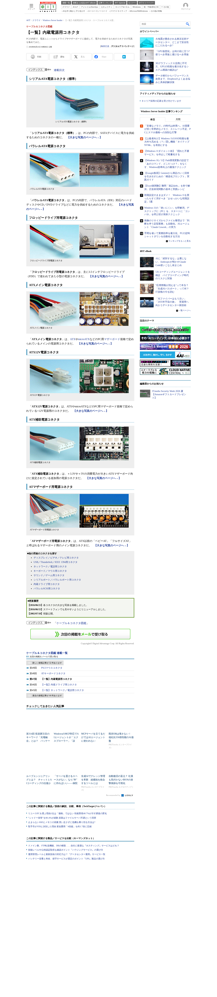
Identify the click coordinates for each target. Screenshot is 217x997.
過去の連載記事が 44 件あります (47, 695)
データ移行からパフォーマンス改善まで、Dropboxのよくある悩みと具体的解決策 (172, 79)
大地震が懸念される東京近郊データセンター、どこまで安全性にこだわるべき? (172, 42)
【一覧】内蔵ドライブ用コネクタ (59, 684)
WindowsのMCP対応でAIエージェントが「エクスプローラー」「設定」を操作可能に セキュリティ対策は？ (66, 741)
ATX (72, 339)
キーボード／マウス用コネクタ (50, 571)
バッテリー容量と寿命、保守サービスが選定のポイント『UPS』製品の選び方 (66, 858)
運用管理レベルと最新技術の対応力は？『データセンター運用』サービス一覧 (66, 854)
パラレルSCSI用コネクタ (47, 588)
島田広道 (105, 46)
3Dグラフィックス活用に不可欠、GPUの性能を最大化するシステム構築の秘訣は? (172, 66)
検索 (187, 24)
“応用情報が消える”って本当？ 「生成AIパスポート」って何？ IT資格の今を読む (173, 288)
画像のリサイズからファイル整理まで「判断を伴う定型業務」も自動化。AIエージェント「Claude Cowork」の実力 (167, 223)
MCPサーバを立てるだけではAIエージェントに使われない (93, 737)
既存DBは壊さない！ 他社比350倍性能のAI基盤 (121, 737)
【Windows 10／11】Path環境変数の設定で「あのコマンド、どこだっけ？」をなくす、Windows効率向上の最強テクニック (166, 163)
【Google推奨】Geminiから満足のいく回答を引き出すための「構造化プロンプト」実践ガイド (166, 176)
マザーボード (112, 339)
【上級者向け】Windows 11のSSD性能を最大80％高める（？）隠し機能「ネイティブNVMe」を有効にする (166, 141)
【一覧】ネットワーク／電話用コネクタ (62, 690)
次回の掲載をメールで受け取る (44, 656)
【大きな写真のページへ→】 (84, 137)
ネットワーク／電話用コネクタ (50, 566)
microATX (84, 339)
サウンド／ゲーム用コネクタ (49, 575)
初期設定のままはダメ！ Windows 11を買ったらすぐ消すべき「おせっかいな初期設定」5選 (166, 198)
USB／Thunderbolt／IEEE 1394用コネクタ (55, 562)
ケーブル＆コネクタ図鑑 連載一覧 (47, 653)
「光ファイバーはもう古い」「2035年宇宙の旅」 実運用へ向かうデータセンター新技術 (172, 302)
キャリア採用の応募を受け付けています (161, 101)
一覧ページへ (185, 310)
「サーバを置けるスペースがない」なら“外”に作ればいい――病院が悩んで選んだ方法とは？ (65, 783)
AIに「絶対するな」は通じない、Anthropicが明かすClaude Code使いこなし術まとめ (170, 261)
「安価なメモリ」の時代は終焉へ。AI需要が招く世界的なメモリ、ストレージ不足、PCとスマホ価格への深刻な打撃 (167, 129)
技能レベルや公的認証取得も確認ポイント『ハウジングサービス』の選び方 (65, 850)
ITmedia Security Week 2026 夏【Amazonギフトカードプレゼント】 (169, 394)
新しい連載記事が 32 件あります (47, 663)
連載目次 (59, 70)
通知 (62, 57)
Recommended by (113, 795)
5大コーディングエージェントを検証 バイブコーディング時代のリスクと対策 (172, 275)
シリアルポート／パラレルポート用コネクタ (57, 579)
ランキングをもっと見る (179, 241)
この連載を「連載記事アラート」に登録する (80, 634)
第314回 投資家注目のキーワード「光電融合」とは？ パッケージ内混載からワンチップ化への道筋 (38, 741)
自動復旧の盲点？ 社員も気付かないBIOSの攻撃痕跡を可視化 (121, 780)
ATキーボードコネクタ (53, 673)
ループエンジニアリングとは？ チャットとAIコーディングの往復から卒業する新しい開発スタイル (39, 783)
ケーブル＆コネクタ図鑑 (71, 623)
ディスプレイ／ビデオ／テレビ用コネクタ (56, 557)
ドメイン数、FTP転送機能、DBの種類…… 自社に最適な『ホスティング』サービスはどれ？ (73, 845)
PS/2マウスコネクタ (51, 668)
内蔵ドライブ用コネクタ (47, 584)
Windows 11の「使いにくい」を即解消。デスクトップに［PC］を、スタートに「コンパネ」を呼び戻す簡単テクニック (167, 211)
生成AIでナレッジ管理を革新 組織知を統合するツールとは (93, 780)
